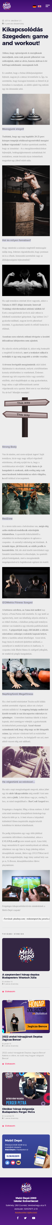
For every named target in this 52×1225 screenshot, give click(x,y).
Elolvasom (10, 992)
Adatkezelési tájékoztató (26, 1212)
